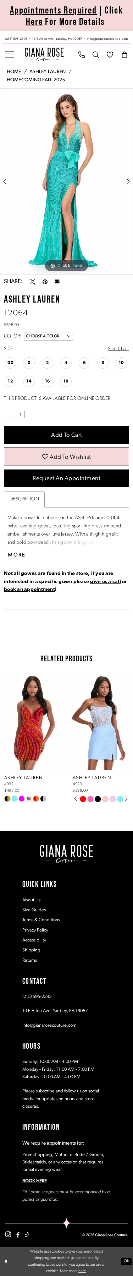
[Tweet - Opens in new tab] (32, 281)
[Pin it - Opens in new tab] (45, 281)
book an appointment (29, 589)
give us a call (105, 582)
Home (14, 72)
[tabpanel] (66, 181)
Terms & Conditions (41, 920)
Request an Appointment (66, 479)
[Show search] (96, 55)
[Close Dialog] (5, 1261)
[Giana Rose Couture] (44, 54)
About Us (31, 900)
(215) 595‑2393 (36, 996)
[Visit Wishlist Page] (110, 55)
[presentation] (32, 721)
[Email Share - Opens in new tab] (57, 281)
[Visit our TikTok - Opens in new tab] (27, 1235)
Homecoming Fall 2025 (36, 80)
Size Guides (34, 910)
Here (34, 21)
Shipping (31, 950)
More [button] (17, 555)
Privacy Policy (35, 930)
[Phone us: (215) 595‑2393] (81, 55)
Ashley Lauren (47, 72)
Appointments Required (53, 10)
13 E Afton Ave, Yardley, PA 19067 (55, 1011)
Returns (29, 960)
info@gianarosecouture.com (49, 1025)
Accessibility (34, 940)
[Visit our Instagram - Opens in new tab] (8, 1234)
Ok (126, 1262)
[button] (9, 55)
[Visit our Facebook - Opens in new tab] (18, 1235)
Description (24, 499)
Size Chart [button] (118, 349)
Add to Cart (66, 435)
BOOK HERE (34, 1181)
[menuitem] (66, 37)
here (82, 1271)
